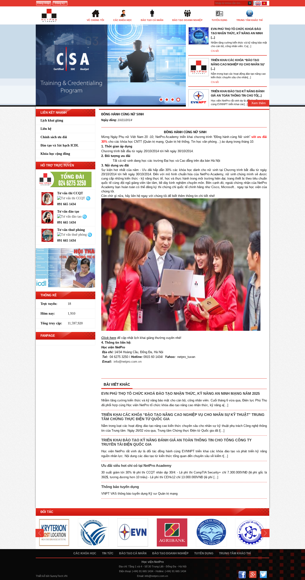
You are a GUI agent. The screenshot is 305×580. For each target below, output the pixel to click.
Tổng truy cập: (51, 323)
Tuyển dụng (203, 553)
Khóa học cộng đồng (55, 154)
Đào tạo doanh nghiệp (170, 553)
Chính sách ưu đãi (54, 137)
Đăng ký (60, 3)
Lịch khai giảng (52, 120)
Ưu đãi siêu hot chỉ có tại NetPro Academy (136, 465)
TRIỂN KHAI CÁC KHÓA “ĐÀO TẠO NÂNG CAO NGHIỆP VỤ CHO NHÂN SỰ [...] (237, 64)
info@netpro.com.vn (128, 361)
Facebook (242, 574)
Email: (140, 576)
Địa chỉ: (123, 566)
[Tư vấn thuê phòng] (72, 234)
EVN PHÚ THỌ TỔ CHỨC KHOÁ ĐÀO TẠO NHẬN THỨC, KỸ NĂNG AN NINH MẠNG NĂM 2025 (180, 393)
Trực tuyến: (49, 304)
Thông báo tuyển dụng (120, 487)
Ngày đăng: (109, 120)
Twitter (263, 574)
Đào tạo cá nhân (133, 553)
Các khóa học (84, 553)
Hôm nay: (48, 313)
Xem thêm (258, 103)
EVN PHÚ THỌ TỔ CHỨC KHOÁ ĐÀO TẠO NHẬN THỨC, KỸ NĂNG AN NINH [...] (237, 33)
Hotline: (160, 571)
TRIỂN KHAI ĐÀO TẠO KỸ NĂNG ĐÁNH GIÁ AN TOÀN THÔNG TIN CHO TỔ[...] (237, 93)
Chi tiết (215, 50)
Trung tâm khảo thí (235, 553)
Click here (108, 338)
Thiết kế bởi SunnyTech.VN (51, 576)
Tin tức (107, 553)
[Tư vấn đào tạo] (69, 216)
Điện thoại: (125, 571)
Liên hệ (46, 129)
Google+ (252, 574)
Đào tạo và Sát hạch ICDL (60, 145)
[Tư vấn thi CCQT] (71, 198)
